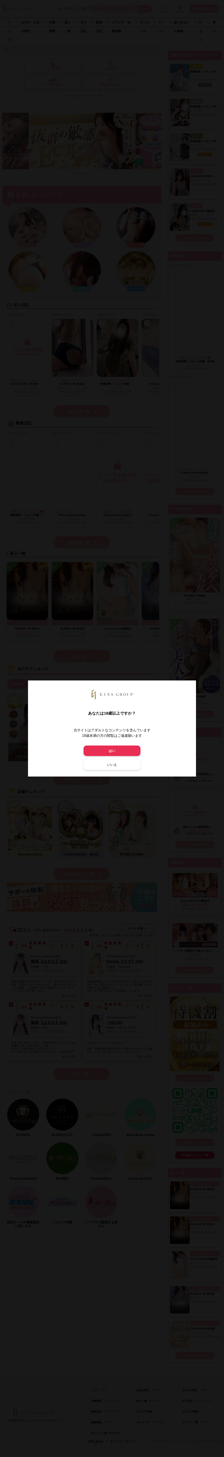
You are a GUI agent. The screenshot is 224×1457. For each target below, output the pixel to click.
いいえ (112, 764)
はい (112, 751)
